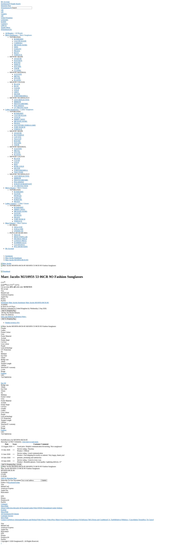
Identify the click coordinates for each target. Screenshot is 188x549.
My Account (5, 2)
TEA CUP (17, 139)
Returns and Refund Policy (32, 520)
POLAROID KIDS (21, 247)
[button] (94, 10)
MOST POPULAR (20, 237)
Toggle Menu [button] (5, 27)
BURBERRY (19, 39)
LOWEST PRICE (20, 241)
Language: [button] (4, 20)
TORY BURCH (19, 127)
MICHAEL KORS (20, 45)
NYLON (17, 78)
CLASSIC (17, 70)
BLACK (17, 84)
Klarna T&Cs (87, 520)
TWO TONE (18, 172)
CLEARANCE (19, 245)
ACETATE (18, 74)
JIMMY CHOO (19, 119)
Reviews (11, 508)
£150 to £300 (18, 229)
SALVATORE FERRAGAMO (25, 125)
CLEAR (17, 88)
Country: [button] (4, 14)
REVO (16, 53)
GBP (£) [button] (4, 26)
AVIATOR (18, 59)
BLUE (16, 86)
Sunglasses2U (6, 4)
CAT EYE (17, 137)
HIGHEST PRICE (20, 239)
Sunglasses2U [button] (7, 8)
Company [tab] (4, 504)
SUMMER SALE (20, 243)
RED (16, 164)
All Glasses (15, 514)
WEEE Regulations (44, 508)
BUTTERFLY (19, 135)
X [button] (1, 8)
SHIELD (17, 64)
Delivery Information (16, 520)
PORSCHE (18, 200)
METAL (17, 76)
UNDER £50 (18, 231)
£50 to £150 (18, 227)
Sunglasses (9, 256)
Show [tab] (3, 506)
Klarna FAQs (78, 520)
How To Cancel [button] (148, 520)
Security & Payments (21, 508)
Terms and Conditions (99, 520)
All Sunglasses (6, 514)
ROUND (17, 63)
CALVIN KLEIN (20, 41)
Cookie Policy (33, 508)
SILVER (17, 94)
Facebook (11, 482)
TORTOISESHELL (21, 96)
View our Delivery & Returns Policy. (13, 317)
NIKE (16, 47)
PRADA (17, 51)
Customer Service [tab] (7, 516)
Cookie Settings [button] (56, 508)
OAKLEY (17, 49)
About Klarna (69, 520)
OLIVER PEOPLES (17, 195)
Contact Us (5, 520)
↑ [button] (1, 543)
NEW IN (17, 235)
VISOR (16, 68)
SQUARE (17, 66)
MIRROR (17, 102)
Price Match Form (58, 520)
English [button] (3, 22)
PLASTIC (17, 80)
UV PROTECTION (21, 108)
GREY (16, 92)
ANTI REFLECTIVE (21, 100)
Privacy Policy (47, 520)
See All (3, 383)
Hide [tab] (6, 506)
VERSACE (18, 55)
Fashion (3, 373)
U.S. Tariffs (111, 520)
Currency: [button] (4, 24)
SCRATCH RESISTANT (23, 184)
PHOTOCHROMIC (21, 104)
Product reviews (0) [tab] (12, 323)
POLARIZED (19, 106)
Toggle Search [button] (15, 4)
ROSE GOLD (19, 166)
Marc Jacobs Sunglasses (13, 258)
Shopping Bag (6, 6)
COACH (17, 117)
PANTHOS (18, 61)
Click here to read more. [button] (30, 442)
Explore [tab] (3, 510)
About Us (4, 508)
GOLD (16, 90)
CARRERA (18, 43)
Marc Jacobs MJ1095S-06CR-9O (16, 260)
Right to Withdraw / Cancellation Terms (129, 520)
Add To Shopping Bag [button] (9, 478)
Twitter (17, 482)
